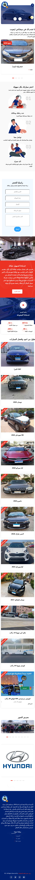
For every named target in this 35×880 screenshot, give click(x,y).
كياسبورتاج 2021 (17, 567)
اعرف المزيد (17, 291)
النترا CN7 (17, 369)
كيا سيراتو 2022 (17, 468)
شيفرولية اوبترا (17, 66)
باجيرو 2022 (17, 501)
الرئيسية (18, 836)
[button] (13, 78)
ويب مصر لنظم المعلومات (24, 873)
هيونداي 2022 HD (17, 435)
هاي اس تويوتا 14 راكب (17, 633)
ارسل (17, 229)
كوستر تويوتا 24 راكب (17, 666)
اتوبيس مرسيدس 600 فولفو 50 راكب (17, 699)
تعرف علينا (18, 841)
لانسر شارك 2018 (17, 534)
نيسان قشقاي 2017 (17, 600)
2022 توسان (17, 402)
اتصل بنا (18, 838)
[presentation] (15, 18)
